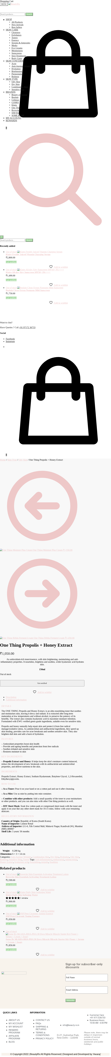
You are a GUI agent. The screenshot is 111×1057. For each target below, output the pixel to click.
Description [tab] (11, 697)
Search (29, 14)
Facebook (10, 339)
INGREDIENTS (9, 771)
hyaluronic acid (21, 862)
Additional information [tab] (16, 700)
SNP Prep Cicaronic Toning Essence (23, 916)
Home (3, 460)
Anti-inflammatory (43, 859)
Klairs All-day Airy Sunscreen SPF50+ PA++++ (28, 272)
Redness (4, 859)
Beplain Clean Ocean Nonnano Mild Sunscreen (28, 290)
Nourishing (35, 862)
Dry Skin (54, 857)
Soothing (54, 862)
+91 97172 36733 (27, 327)
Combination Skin (41, 857)
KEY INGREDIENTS (11, 756)
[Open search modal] (55, 234)
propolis (44, 862)
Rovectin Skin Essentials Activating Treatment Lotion (31, 877)
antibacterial (58, 859)
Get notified (11, 262)
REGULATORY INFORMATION (17, 816)
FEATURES (7, 739)
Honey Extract (6, 862)
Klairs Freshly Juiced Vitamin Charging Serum (28, 254)
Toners (26, 859)
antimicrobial (71, 859)
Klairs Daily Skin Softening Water (22, 895)
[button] (42, 706)
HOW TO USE (8, 784)
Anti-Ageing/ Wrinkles (21, 857)
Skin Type (12, 460)
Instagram (10, 341)
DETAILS (6, 706)
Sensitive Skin (15, 859)
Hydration (64, 857)
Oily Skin (22, 460)
